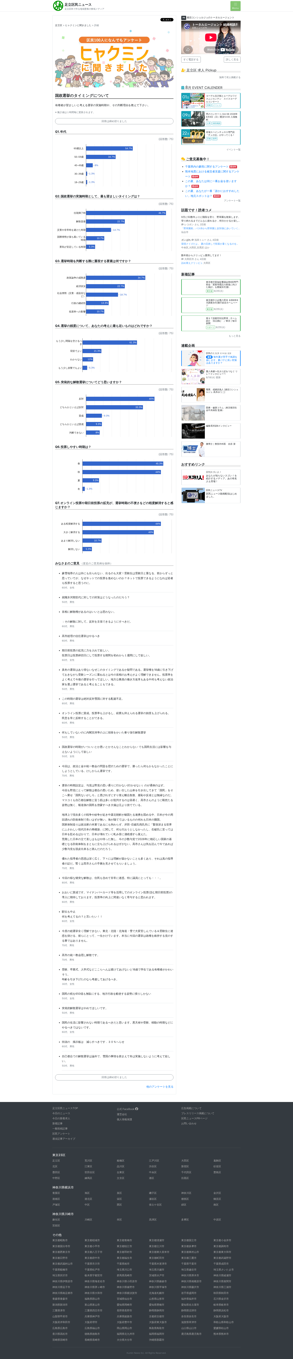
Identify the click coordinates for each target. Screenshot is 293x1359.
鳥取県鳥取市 (156, 1328)
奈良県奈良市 (189, 1316)
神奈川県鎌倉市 (158, 1281)
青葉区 (56, 1193)
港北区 (88, 1198)
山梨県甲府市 (60, 1316)
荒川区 (88, 1160)
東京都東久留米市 (159, 1252)
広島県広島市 (60, 1328)
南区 (216, 1204)
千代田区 (186, 1172)
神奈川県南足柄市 (62, 1293)
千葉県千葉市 (189, 1263)
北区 (54, 1166)
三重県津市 (58, 1310)
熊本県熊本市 (221, 1333)
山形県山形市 (156, 1298)
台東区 (120, 1172)
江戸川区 (154, 1160)
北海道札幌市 (156, 1293)
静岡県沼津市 (189, 1310)
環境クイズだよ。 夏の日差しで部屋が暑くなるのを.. (209, 243)
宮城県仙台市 (124, 1298)
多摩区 (185, 1219)
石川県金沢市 (221, 1298)
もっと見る (235, 335)
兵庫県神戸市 (92, 1316)
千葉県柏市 (123, 1263)
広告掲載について (191, 1108)
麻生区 (56, 1219)
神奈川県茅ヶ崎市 (95, 1287)
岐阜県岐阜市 (221, 1304)
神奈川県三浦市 (222, 1287)
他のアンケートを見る (159, 1086)
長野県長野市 (124, 1310)
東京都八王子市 (93, 1252)
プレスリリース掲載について (197, 1113)
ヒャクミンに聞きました (78, 25)
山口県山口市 (189, 1328)
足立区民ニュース (78, 5)
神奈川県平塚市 (158, 1287)
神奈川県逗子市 (61, 1287)
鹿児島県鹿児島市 (191, 1333)
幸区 (119, 1219)
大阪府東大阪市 (158, 1322)
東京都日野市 (60, 1257)
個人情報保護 (124, 1119)
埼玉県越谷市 (189, 1269)
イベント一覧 (233, 149)
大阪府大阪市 (221, 1316)
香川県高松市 (60, 1333)
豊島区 (217, 1172)
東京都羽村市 (124, 1252)
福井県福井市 (189, 1298)
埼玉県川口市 (124, 1269)
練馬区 (88, 1178)
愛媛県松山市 (221, 1328)
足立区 (58, 25)
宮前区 (56, 1225)
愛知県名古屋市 (190, 1304)
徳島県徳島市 (92, 1333)
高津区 (153, 1219)
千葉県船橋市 (60, 1269)
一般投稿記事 (60, 1128)
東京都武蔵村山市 (62, 1263)
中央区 (153, 1172)
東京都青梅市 (124, 1240)
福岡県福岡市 (156, 1333)
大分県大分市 (124, 1339)
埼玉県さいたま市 (223, 1269)
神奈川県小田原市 (127, 1281)
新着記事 (57, 1123)
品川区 (120, 1166)
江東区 (88, 1166)
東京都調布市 (221, 1246)
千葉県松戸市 (92, 1269)
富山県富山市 (92, 1304)
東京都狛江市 (124, 1246)
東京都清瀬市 (156, 1240)
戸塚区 (56, 1204)
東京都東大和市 (222, 1252)
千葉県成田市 (221, 1263)
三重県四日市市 (93, 1310)
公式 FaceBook (126, 1109)
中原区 (217, 1219)
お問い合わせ (189, 1123)
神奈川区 (186, 1193)
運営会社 (122, 1114)
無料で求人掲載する (230, 77)
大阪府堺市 (91, 1322)
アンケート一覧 (232, 200)
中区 (87, 1204)
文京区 (120, 1178)
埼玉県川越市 (156, 1269)
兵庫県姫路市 (124, 1316)
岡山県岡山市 (124, 1328)
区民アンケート (61, 1133)
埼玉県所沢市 (60, 1275)
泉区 (119, 1193)
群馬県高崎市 (124, 1275)
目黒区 (185, 1178)
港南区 (56, 1198)
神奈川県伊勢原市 (62, 1281)
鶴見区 (217, 1198)
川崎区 (88, 1219)
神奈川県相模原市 (191, 1281)
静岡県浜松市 (221, 1310)
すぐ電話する (191, 59)
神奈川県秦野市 (126, 1287)
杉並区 (217, 1166)
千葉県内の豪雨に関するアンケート (210, 166)
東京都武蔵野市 (222, 1257)
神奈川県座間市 (222, 1281)
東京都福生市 (124, 1257)
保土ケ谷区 (155, 1204)
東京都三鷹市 (189, 1257)
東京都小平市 (92, 1246)
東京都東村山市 (190, 1252)
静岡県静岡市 (156, 1310)
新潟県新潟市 (60, 1304)
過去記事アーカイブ (63, 1138)
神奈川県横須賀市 (127, 1293)
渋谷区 (153, 1166)
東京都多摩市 (189, 1246)
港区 (151, 1178)
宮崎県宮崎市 (60, 1339)
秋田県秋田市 (221, 1293)
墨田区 (56, 1172)
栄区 (119, 1198)
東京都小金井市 (222, 1240)
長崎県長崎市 (92, 1339)
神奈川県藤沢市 (190, 1287)
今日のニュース (61, 1113)
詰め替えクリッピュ (192, 262)
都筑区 (185, 1198)
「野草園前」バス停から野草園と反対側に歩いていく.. (210, 228)
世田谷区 (90, 1172)
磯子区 (153, 1193)
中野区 (56, 1178)
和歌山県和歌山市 (223, 1322)
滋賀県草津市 (189, 1322)
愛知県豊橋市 (156, 1304)
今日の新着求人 (61, 1118)
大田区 (185, 1160)
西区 (119, 1204)
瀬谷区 (153, 1198)
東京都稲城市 (92, 1240)
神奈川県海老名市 (95, 1281)
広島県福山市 (92, 1328)
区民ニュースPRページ (194, 1118)
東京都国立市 (189, 1240)
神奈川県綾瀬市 (222, 1275)
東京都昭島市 (60, 1240)
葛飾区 (217, 1160)
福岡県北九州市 (126, 1333)
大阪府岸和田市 (61, 1322)
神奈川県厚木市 (190, 1275)
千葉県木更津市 (158, 1263)
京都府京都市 (156, 1316)
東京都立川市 (156, 1246)
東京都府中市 (92, 1257)
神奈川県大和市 (93, 1293)
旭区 (87, 1193)
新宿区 (185, 1166)
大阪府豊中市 (124, 1322)
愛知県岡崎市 (124, 1304)
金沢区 (217, 1193)
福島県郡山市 (92, 1298)
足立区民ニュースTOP (65, 1108)
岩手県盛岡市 (189, 1293)
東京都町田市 (156, 1257)
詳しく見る (232, 59)
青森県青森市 (60, 1298)
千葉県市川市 (92, 1263)
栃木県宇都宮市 (93, 1275)
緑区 (183, 1204)
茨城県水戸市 (156, 1275)
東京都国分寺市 (61, 1246)
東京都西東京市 (61, 1252)
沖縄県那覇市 (156, 1339)
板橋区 (120, 1160)
